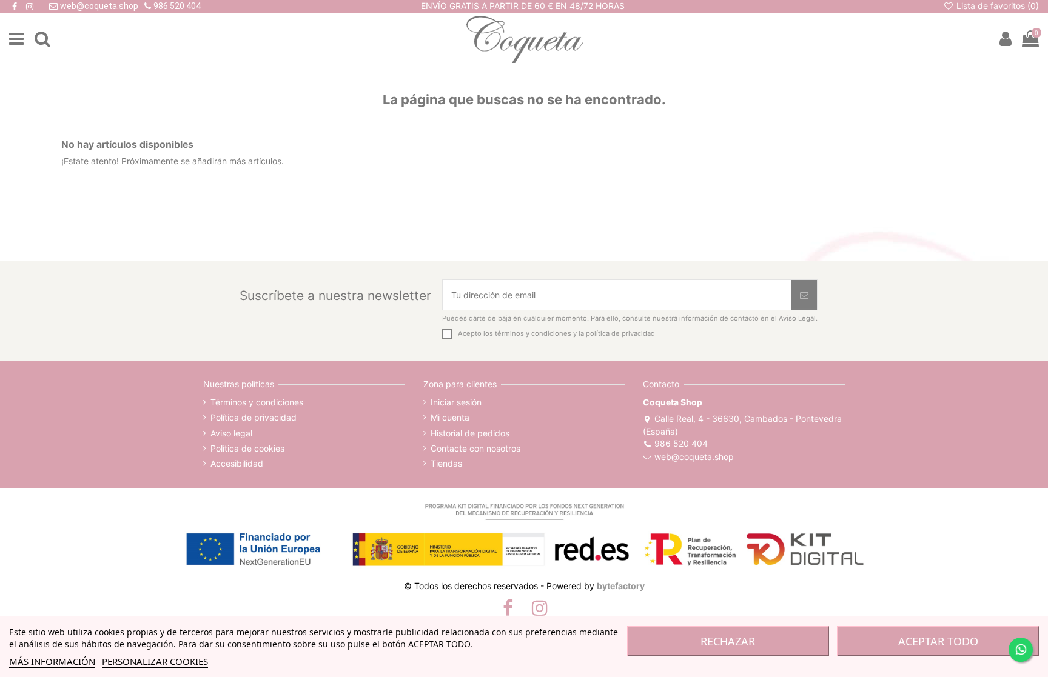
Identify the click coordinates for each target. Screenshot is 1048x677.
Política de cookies (247, 448)
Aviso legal (231, 433)
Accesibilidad (236, 463)
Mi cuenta (450, 417)
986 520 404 (680, 443)
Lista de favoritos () (996, 6)
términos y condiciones (533, 333)
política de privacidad (620, 333)
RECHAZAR (727, 641)
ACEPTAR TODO (938, 641)
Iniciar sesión (456, 402)
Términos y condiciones (256, 402)
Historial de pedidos (470, 433)
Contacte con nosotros (475, 448)
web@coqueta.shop (693, 457)
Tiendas (446, 463)
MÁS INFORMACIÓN (52, 661)
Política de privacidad (253, 417)
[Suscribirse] (804, 295)
